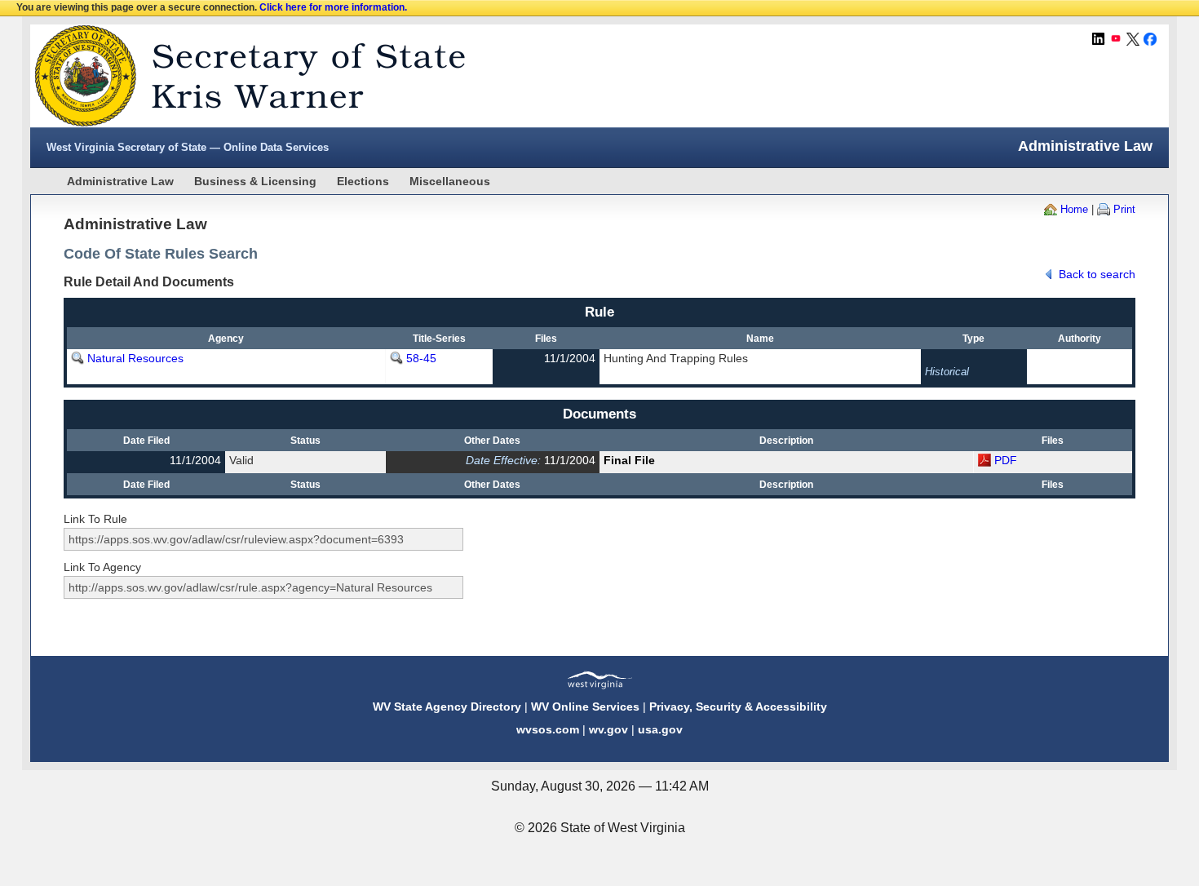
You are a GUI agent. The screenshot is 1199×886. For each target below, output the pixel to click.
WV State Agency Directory (447, 706)
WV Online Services (585, 706)
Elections (363, 181)
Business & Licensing (255, 181)
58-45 (421, 358)
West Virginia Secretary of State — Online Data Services (187, 147)
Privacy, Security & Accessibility (738, 706)
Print (1124, 209)
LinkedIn (1098, 39)
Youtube (1115, 39)
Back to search (1097, 274)
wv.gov (608, 729)
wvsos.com (547, 729)
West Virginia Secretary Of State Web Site (240, 75)
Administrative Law (120, 181)
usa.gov (660, 729)
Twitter (1132, 39)
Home (1074, 209)
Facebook (1150, 39)
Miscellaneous (449, 181)
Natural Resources (135, 358)
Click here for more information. (333, 7)
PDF (1005, 460)
